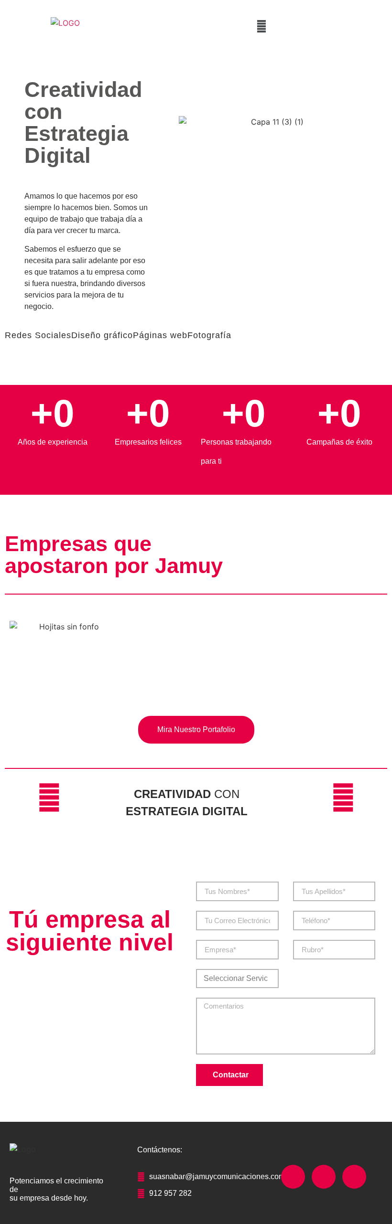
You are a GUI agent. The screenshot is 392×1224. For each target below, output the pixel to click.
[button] (261, 26)
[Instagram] (324, 1177)
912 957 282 (170, 1193)
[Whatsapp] (354, 1177)
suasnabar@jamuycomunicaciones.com (217, 1176)
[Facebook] (293, 1177)
